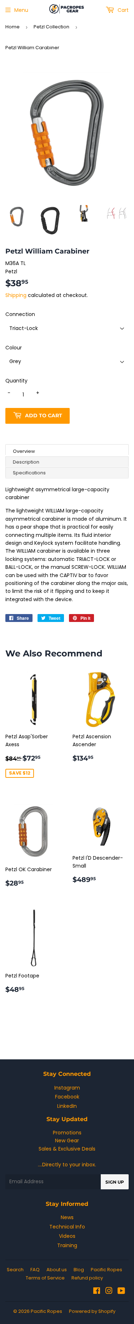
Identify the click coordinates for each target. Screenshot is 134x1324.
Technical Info (67, 1226)
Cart (122, 10)
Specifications (29, 472)
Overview (24, 451)
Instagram (67, 1087)
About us (56, 1269)
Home (12, 26)
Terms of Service (45, 1277)
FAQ (35, 1269)
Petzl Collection (51, 26)
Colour (13, 347)
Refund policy (87, 1277)
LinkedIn (67, 1106)
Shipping (15, 295)
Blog (79, 1269)
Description (26, 462)
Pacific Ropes (106, 1269)
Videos (67, 1236)
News (67, 1217)
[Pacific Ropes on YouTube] (121, 1291)
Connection (20, 314)
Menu (21, 10)
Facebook (67, 1096)
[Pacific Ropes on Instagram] (109, 1291)
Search (15, 1269)
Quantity (16, 380)
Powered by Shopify (92, 1311)
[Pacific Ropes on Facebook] (96, 1291)
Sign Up (114, 1182)
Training (67, 1245)
